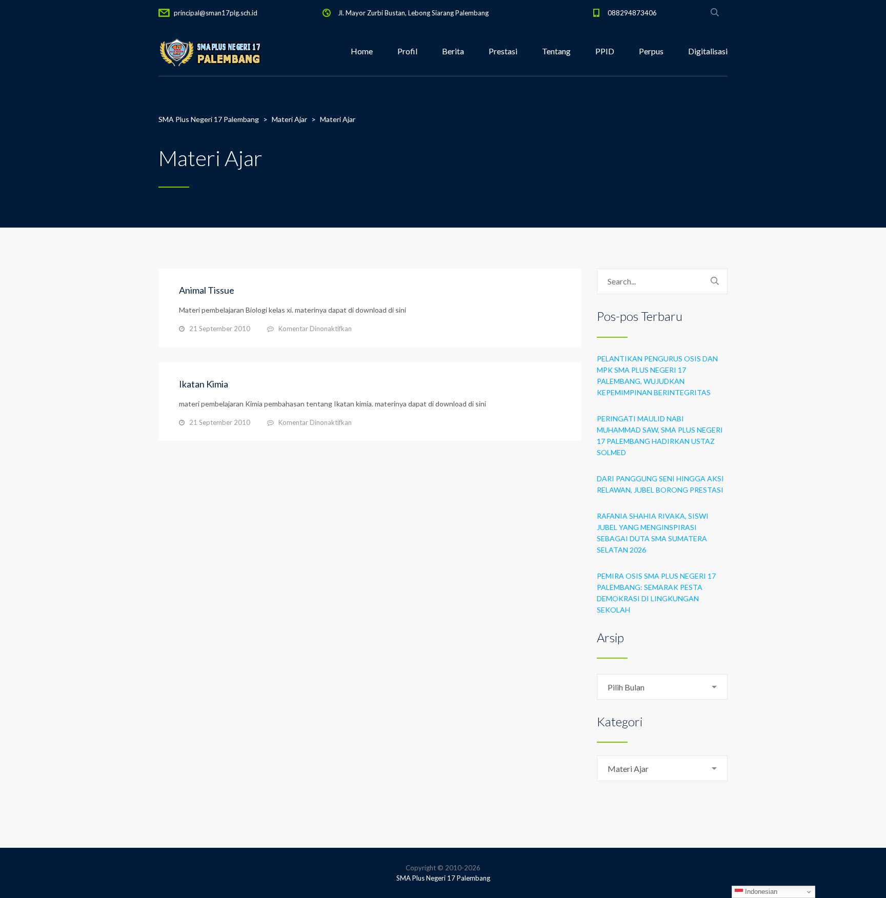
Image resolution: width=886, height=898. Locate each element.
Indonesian (760, 891)
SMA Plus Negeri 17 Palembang (443, 878)
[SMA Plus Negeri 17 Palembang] (209, 51)
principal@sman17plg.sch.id (215, 13)
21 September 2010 (219, 328)
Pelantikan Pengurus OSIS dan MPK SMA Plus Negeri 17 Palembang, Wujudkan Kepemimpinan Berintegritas (657, 375)
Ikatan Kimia (203, 384)
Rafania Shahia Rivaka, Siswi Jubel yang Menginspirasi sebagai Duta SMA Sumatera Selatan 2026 (653, 533)
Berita (453, 51)
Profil (407, 51)
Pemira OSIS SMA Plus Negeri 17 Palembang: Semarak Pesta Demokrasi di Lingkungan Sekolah (656, 593)
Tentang (556, 51)
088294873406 (632, 13)
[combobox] (662, 687)
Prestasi (503, 51)
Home (362, 51)
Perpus (651, 51)
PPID (604, 51)
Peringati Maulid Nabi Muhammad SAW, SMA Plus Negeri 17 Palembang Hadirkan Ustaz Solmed (660, 435)
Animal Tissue (206, 290)
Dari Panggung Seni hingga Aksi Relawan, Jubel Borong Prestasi (660, 484)
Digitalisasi (708, 51)
